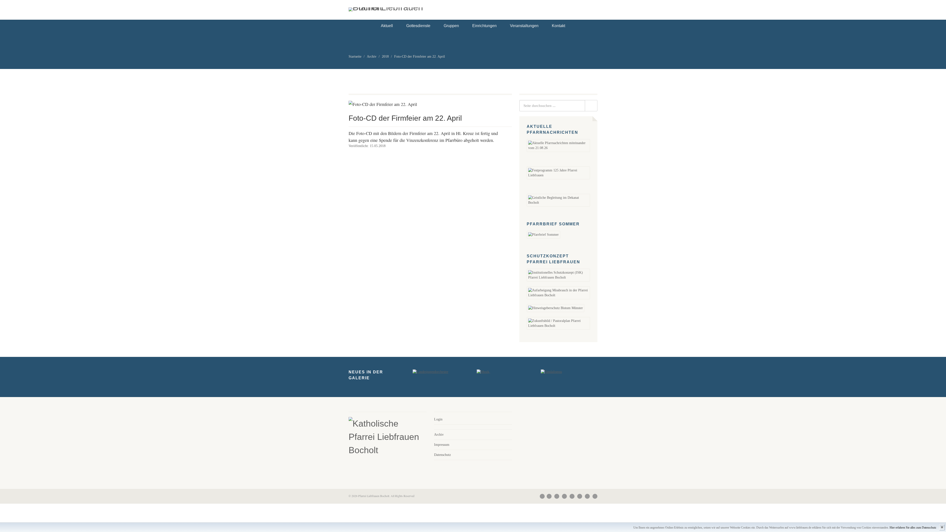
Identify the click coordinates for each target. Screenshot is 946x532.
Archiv (439, 434)
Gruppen (451, 26)
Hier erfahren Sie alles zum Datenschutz (913, 527)
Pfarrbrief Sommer (553, 224)
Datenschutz (442, 455)
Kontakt (558, 26)
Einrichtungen (484, 26)
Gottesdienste (418, 26)
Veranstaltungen (524, 26)
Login (438, 419)
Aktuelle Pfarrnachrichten (552, 129)
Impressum (441, 445)
